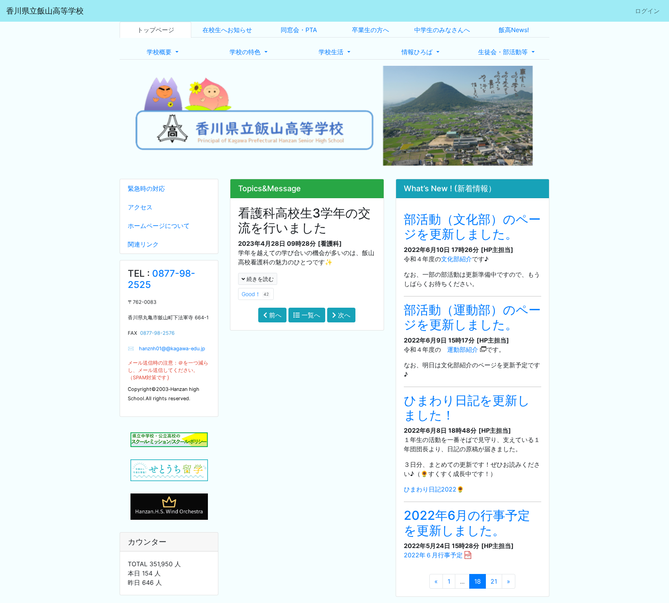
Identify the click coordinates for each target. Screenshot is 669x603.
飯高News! (514, 30)
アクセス (140, 207)
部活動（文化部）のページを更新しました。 (472, 227)
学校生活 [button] (332, 52)
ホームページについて (159, 226)
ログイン (647, 11)
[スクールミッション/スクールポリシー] (169, 439)
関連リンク (143, 244)
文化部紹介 (456, 259)
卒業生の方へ (370, 30)
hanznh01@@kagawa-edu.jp (169, 348)
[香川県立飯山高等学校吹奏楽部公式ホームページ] (169, 506)
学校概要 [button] (160, 52)
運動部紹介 (462, 349)
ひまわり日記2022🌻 (434, 489)
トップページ (155, 30)
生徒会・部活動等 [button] (504, 52)
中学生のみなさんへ (442, 30)
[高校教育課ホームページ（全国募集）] (169, 470)
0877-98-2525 (161, 279)
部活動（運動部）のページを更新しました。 (472, 317)
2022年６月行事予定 (433, 555)
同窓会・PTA (299, 30)
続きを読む (259, 279)
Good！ (255, 294)
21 (494, 581)
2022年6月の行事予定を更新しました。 (467, 523)
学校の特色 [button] (246, 52)
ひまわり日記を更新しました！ (467, 408)
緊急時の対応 (146, 188)
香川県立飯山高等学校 (45, 10)
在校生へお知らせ (227, 30)
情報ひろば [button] (417, 52)
